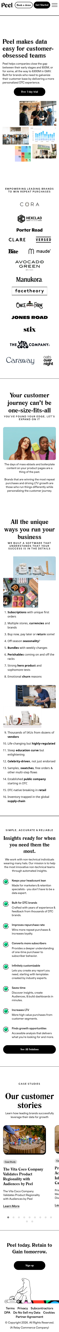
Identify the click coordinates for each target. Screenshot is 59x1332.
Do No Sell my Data (26, 1312)
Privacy (22, 1308)
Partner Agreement (29, 1316)
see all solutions (29, 1049)
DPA (7, 1312)
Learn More (11, 1206)
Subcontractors (42, 1308)
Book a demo (24, 5)
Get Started (42, 4)
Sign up (29, 1265)
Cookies (49, 1312)
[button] (9, 1170)
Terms (10, 1308)
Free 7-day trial (29, 91)
